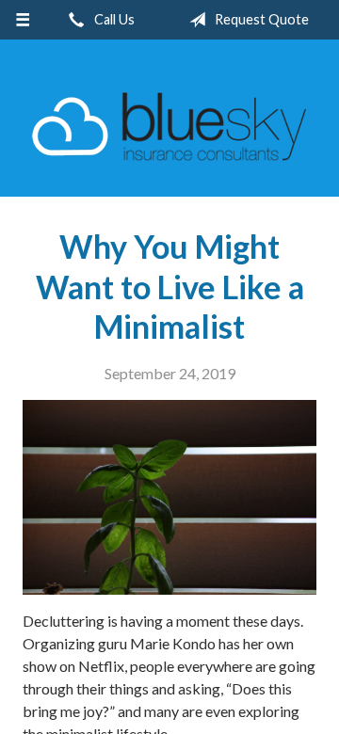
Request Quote (260, 19)
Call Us (113, 19)
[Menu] (22, 19)
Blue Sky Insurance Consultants (169, 127)
